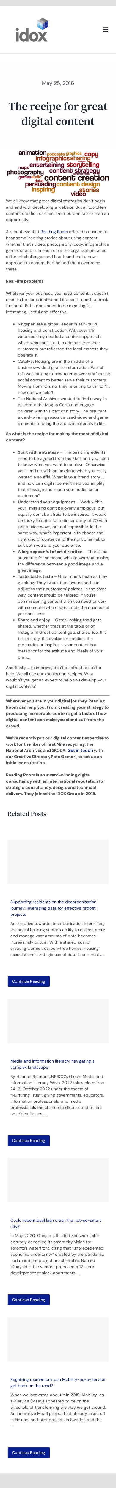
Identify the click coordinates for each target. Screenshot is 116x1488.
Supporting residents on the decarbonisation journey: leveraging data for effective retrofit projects (53, 908)
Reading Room (54, 231)
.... (102, 954)
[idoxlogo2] (32, 19)
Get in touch (81, 750)
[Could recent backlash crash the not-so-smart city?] (58, 1180)
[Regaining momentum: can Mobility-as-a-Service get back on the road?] (58, 1339)
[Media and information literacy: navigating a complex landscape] (58, 1021)
